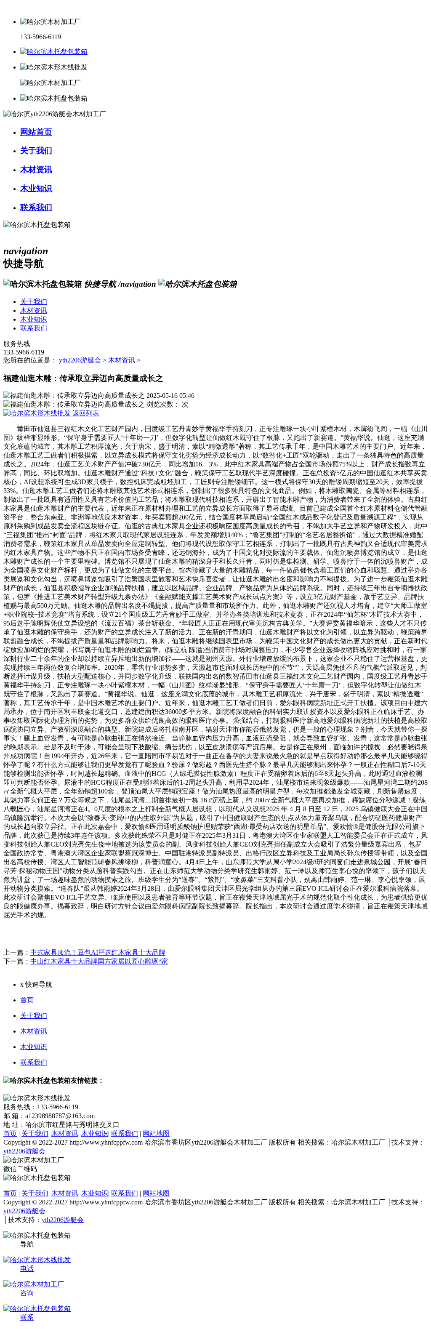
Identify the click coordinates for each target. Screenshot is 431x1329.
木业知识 (33, 1046)
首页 (27, 1000)
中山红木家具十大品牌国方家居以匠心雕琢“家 (99, 961)
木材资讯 (121, 360)
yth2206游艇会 (80, 360)
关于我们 (33, 1015)
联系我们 (33, 1062)
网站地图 (156, 1133)
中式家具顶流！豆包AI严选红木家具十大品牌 (97, 952)
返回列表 (85, 413)
